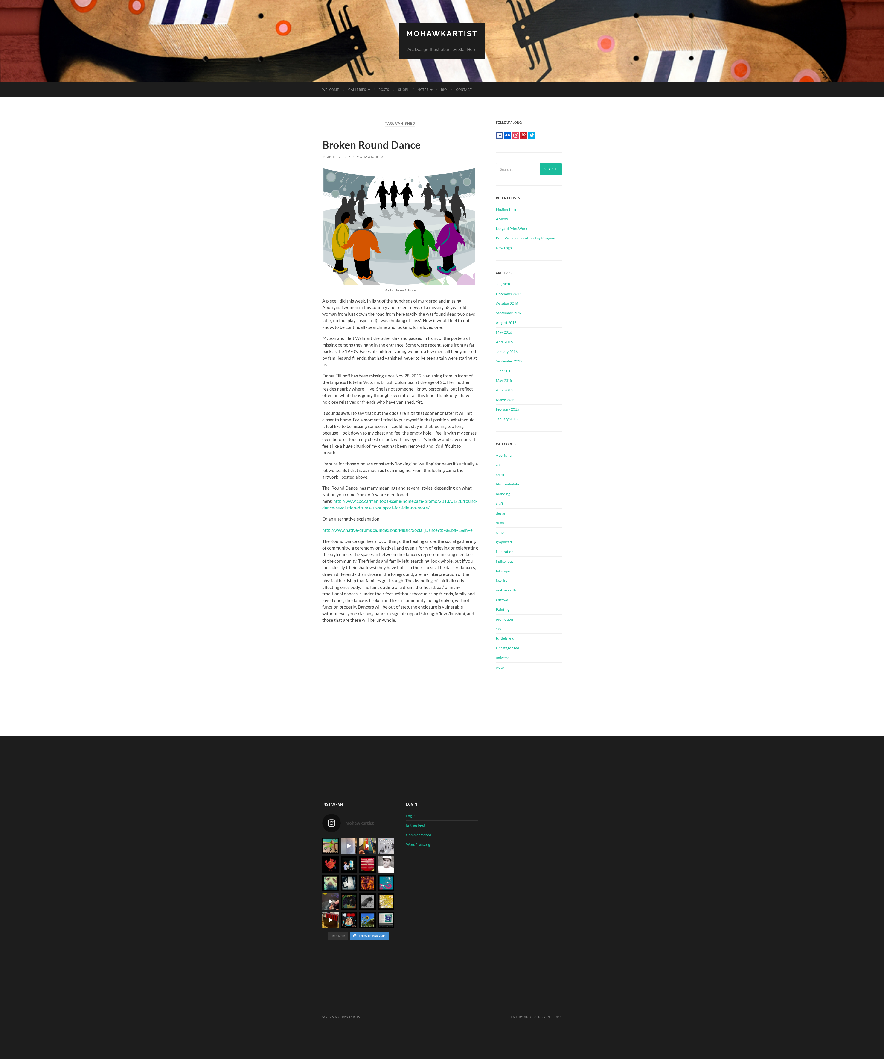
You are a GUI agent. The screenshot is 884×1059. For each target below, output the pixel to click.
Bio (444, 89)
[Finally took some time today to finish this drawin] (330, 901)
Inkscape (503, 571)
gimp (500, 532)
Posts (384, 89)
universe (502, 657)
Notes (423, 89)
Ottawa (502, 599)
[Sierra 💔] (330, 883)
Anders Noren (537, 1017)
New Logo (504, 247)
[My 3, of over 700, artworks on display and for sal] (349, 846)
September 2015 (509, 361)
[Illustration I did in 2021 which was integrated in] (330, 864)
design (501, 513)
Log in (411, 815)
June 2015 (504, 370)
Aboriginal (504, 455)
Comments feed (418, 834)
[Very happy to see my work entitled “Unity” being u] (386, 920)
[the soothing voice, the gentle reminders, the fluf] (349, 864)
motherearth (506, 590)
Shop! (403, 89)
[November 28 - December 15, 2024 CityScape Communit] (367, 846)
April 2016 (504, 342)
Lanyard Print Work (511, 228)
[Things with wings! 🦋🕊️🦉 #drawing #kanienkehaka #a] (386, 883)
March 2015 (505, 399)
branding (503, 493)
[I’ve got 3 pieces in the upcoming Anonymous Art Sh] (386, 846)
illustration (504, 551)
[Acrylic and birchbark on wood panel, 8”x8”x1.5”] (330, 920)
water (500, 667)
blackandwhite (507, 484)
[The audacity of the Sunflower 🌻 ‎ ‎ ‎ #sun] (367, 920)
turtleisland (505, 638)
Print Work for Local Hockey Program (525, 238)
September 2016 (509, 313)
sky (498, 628)
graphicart (504, 542)
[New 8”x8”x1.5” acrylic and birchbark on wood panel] (349, 920)
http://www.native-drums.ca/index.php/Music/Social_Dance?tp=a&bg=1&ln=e (397, 530)
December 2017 (508, 293)
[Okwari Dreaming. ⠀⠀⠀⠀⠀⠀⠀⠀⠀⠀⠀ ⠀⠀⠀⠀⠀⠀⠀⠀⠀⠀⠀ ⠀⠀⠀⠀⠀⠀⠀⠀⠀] (349, 901)
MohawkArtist (442, 33)
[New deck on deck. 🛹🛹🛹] (349, 883)
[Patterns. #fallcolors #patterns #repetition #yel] (386, 901)
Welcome (330, 89)
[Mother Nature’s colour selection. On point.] (367, 883)
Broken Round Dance (371, 145)
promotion (504, 619)
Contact (464, 89)
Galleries (357, 89)
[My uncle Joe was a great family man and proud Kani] (386, 864)
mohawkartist (370, 157)
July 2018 (503, 284)
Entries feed (415, 825)
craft (499, 503)
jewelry (501, 580)
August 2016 (506, 322)
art (498, 465)
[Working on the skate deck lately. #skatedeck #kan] (367, 864)
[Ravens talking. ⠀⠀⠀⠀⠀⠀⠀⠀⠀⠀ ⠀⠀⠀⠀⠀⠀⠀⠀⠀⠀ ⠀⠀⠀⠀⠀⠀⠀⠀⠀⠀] (367, 901)
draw (500, 523)
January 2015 (507, 419)
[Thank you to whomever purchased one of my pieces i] (330, 846)
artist (500, 474)
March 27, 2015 (336, 157)
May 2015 (504, 380)
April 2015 (504, 390)
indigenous (504, 561)
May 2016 (504, 332)
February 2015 (507, 409)
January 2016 (507, 351)
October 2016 (507, 303)
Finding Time (506, 209)
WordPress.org (418, 844)
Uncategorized (507, 648)
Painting (502, 609)
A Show (502, 219)
